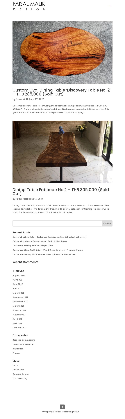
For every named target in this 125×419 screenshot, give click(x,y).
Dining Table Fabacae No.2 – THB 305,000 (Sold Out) (60, 191)
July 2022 (17, 279)
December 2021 (20, 297)
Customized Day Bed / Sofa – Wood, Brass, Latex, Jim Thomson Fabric (47, 250)
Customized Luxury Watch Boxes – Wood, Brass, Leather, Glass (43, 254)
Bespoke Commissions (23, 339)
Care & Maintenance (22, 344)
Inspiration (17, 348)
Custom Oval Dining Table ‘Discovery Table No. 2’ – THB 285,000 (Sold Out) (61, 92)
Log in (15, 365)
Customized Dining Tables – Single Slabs (32, 245)
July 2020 (17, 319)
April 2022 (17, 288)
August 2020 (18, 314)
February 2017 (19, 327)
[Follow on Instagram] (62, 407)
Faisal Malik (22, 99)
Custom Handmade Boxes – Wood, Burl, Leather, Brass (39, 241)
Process (16, 353)
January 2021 (19, 310)
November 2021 (20, 301)
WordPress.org (19, 378)
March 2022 (18, 292)
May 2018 (17, 323)
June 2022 (17, 284)
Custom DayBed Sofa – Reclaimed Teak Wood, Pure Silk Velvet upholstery (49, 237)
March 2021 (18, 305)
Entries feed (18, 369)
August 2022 (18, 275)
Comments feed (20, 374)
